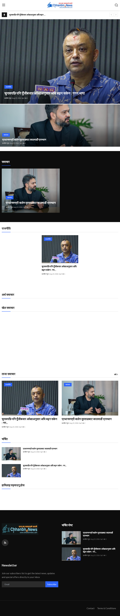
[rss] (5, 542)
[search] (116, 5)
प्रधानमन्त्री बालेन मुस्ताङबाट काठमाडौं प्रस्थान (24, 139)
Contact (91, 608)
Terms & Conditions (106, 608)
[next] (116, 15)
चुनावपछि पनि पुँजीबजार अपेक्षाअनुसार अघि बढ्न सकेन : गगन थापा (28, 14)
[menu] (3, 5)
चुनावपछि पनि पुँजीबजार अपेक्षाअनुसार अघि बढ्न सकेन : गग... (59, 268)
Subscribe (51, 584)
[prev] (111, 15)
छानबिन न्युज (7, 98)
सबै (115, 374)
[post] (60, 61)
